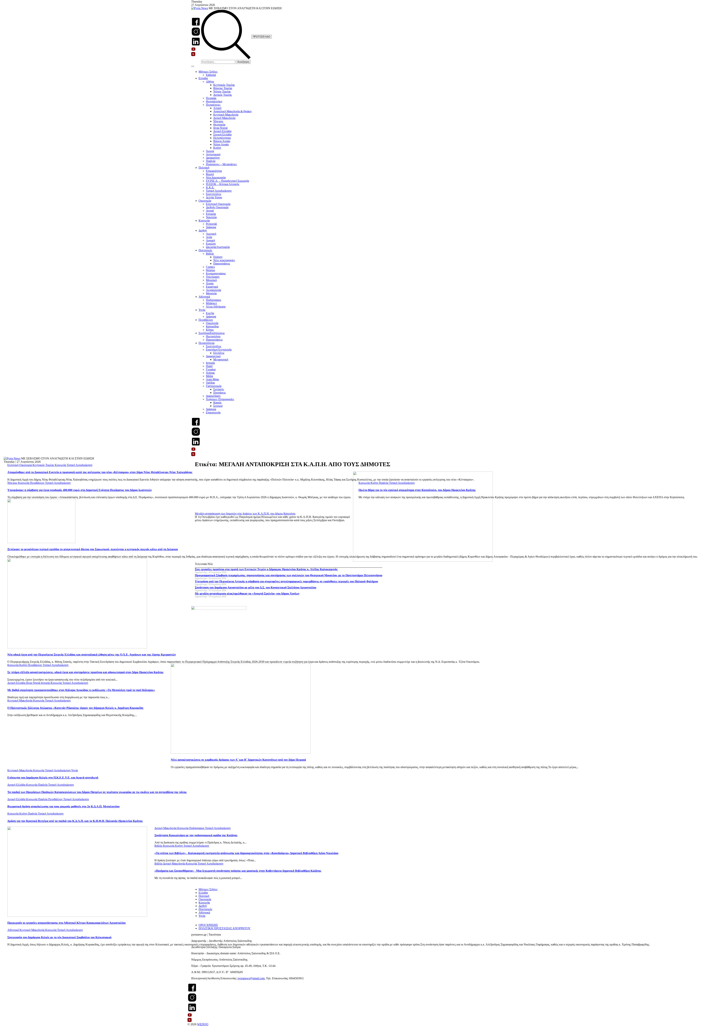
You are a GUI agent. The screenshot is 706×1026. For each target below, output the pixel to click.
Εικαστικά (212, 286)
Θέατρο (210, 270)
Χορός (210, 283)
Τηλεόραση (212, 276)
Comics (210, 266)
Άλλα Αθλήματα (215, 306)
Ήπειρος (218, 121)
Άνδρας (210, 372)
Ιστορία (210, 362)
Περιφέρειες (213, 104)
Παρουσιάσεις (221, 263)
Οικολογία (212, 323)
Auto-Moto (212, 379)
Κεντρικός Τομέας (224, 84)
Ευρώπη (211, 243)
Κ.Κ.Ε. (210, 187)
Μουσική (211, 280)
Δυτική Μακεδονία (224, 117)
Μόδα (209, 376)
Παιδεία (210, 161)
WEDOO (202, 1024)
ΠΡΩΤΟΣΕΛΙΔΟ (261, 36)
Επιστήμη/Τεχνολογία (218, 349)
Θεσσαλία (219, 124)
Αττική (217, 108)
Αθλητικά (204, 296)
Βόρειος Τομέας (222, 88)
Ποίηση (217, 256)
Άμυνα (210, 151)
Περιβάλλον (206, 319)
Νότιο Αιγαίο (221, 144)
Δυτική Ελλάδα (222, 131)
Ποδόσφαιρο (213, 299)
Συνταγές (218, 389)
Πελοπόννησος (222, 137)
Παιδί (209, 366)
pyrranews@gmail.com (251, 978)
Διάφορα (211, 227)
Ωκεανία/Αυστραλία (218, 247)
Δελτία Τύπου (214, 197)
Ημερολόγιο (213, 336)
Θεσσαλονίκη (214, 101)
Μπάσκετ (211, 303)
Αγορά (210, 210)
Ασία (209, 237)
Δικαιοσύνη (213, 157)
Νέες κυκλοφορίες (224, 260)
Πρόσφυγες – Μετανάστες (221, 164)
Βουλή (210, 174)
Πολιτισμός (205, 250)
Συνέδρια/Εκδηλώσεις (212, 333)
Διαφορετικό (213, 356)
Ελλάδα (203, 78)
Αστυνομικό (213, 154)
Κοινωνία (204, 220)
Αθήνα (210, 81)
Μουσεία (211, 293)
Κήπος (210, 329)
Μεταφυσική (220, 359)
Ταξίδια (210, 382)
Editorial (211, 74)
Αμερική (211, 233)
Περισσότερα (206, 343)
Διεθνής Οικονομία (217, 207)
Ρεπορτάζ (211, 223)
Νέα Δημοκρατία (216, 177)
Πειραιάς (211, 98)
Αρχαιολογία (213, 290)
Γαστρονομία (213, 386)
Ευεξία (210, 313)
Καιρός (217, 402)
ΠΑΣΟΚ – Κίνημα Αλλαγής (222, 184)
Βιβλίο (210, 253)
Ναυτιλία (211, 217)
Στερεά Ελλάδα (222, 134)
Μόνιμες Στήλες (208, 71)
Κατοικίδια (212, 326)
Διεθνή (203, 230)
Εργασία (211, 213)
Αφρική (210, 240)
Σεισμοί (217, 405)
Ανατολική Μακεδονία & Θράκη (232, 111)
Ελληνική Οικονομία (218, 204)
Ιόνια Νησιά (220, 127)
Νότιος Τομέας (222, 91)
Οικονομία (205, 200)
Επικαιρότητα (214, 170)
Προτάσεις (219, 392)
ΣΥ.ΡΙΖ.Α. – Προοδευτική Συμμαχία (227, 180)
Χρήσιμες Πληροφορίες (220, 399)
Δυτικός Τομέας (222, 94)
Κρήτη (217, 147)
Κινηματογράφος (216, 273)
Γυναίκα (210, 369)
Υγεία (202, 309)
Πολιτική (204, 167)
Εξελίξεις (218, 352)
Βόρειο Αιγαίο (221, 141)
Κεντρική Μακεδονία (225, 114)
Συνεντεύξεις (213, 194)
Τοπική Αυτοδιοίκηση (218, 190)
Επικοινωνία (213, 412)
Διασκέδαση (213, 395)
